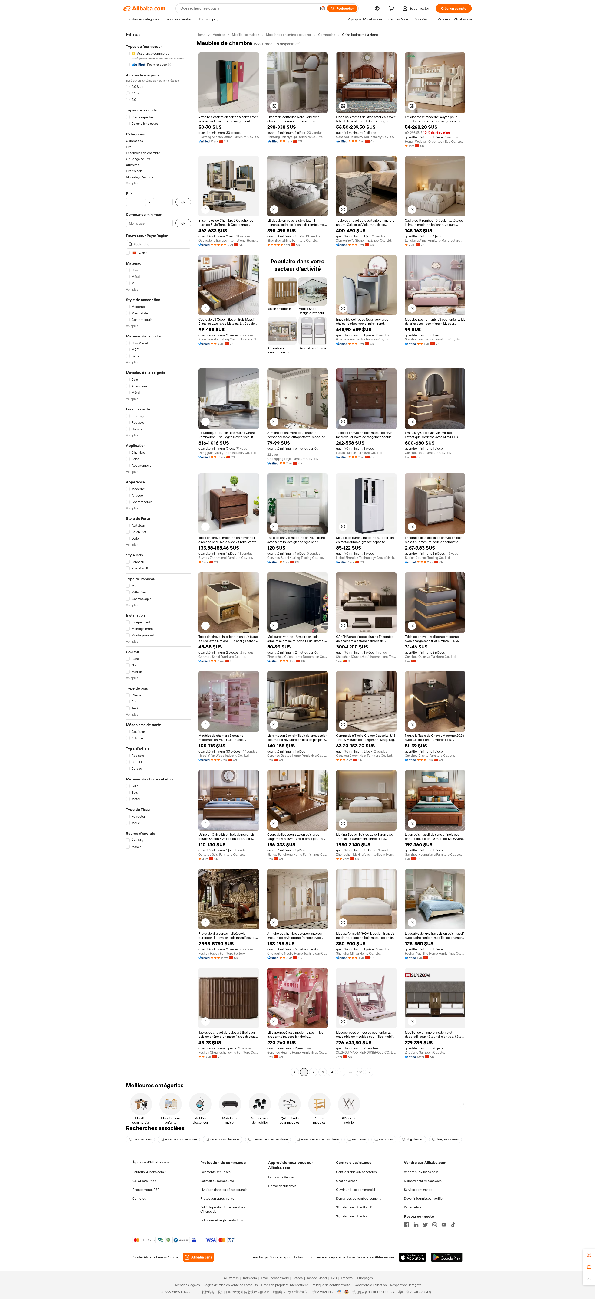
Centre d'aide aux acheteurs (356, 1172)
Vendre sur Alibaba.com (421, 1172)
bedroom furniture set (224, 1139)
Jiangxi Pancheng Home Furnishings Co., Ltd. (297, 854)
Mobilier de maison (245, 34)
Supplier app (280, 1257)
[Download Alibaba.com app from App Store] (412, 1257)
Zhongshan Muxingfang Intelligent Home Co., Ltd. (366, 854)
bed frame (359, 1139)
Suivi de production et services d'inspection (222, 1209)
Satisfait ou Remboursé (217, 1181)
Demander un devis (282, 1186)
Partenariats (412, 1207)
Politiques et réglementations (221, 1220)
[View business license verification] (339, 1292)
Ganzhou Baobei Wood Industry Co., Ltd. (365, 137)
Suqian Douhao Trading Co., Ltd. (427, 558)
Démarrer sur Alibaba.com (423, 1181)
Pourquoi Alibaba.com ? (149, 1172)
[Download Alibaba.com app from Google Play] (447, 1257)
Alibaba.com (384, 1257)
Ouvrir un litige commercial (355, 1189)
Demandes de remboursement (358, 1198)
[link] (589, 1255)
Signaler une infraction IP (354, 1207)
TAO (334, 1278)
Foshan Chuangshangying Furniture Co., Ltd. (228, 1052)
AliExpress (231, 1278)
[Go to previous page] (295, 1072)
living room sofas (448, 1139)
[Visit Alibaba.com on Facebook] (407, 1224)
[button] (322, 8)
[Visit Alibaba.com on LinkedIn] (416, 1224)
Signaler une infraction (352, 1216)
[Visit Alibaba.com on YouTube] (444, 1224)
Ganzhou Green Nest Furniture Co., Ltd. (364, 755)
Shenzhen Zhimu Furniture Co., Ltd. (292, 240)
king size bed (415, 1139)
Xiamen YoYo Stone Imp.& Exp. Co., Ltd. (364, 240)
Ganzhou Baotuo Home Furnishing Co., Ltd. (297, 755)
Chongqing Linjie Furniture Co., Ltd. (292, 459)
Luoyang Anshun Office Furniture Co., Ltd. (228, 137)
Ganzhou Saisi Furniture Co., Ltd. (221, 854)
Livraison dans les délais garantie (224, 1189)
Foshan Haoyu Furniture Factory (221, 953)
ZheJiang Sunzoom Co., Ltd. (425, 1052)
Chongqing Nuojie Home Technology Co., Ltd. (297, 953)
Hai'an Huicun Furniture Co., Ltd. (359, 453)
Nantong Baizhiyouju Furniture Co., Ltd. (295, 137)
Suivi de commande (418, 1189)
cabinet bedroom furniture (270, 1139)
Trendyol (347, 1278)
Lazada (298, 1278)
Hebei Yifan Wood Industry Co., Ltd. (223, 755)
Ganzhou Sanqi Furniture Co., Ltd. (222, 656)
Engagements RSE (145, 1189)
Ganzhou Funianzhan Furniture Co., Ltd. (433, 339)
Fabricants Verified (281, 1177)
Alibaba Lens (153, 1257)
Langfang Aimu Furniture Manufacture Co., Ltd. (435, 240)
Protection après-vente (217, 1198)
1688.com (250, 1278)
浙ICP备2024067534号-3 (416, 1292)
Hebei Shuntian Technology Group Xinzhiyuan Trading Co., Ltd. (366, 558)
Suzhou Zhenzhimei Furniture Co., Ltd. (225, 558)
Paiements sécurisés (215, 1172)
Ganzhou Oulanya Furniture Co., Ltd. (430, 656)
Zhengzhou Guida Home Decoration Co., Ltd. (297, 656)
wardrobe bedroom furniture (320, 1139)
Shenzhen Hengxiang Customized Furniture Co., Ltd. (228, 339)
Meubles (218, 34)
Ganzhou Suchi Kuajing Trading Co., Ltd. (295, 558)
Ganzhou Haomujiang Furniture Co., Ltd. (433, 854)
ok (183, 202)
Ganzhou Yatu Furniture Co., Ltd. (428, 453)
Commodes (326, 34)
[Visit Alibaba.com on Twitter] (425, 1224)
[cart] (392, 9)
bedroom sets (143, 1139)
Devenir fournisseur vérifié (423, 1198)
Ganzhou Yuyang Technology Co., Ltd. (363, 339)
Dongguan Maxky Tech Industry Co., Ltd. (227, 453)
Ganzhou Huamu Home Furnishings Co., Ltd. (297, 1052)
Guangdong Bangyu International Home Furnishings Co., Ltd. (228, 240)
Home (201, 34)
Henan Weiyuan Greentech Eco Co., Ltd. (434, 141)
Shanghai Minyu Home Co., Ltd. (358, 953)
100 (359, 1072)
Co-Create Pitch (144, 1181)
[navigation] (158, 554)
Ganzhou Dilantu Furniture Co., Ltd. (430, 755)
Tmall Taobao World (275, 1278)
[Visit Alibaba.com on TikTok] (453, 1224)
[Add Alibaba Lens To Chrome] (198, 1257)
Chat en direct (346, 1181)
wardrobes (386, 1139)
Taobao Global (317, 1278)
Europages (365, 1278)
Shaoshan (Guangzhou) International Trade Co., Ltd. (366, 656)
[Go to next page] (369, 1072)
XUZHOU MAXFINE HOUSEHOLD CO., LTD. (366, 1052)
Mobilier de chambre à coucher (288, 34)
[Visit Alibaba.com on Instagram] (434, 1224)
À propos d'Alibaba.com (150, 1162)
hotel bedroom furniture (181, 1139)
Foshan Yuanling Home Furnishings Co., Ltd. (435, 953)
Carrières (139, 1198)
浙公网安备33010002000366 (373, 1292)
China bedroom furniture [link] (360, 34)
